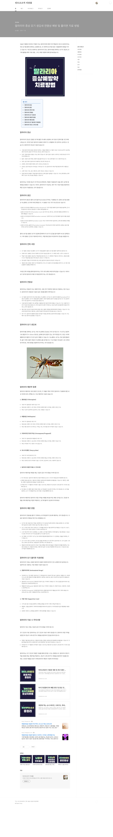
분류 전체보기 (80, 47)
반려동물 (79, 69)
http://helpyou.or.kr (27, 732)
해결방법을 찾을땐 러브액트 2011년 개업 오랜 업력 (37, 724)
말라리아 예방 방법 (29, 120)
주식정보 (79, 54)
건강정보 (79, 49)
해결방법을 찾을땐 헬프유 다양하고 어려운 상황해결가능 (38, 735)
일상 (78, 67)
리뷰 (78, 59)
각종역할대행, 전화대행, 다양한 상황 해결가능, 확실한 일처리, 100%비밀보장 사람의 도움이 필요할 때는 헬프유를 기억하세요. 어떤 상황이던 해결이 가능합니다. (40, 738)
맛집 (78, 62)
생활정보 (79, 52)
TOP (97, 802)
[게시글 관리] (28, 747)
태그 (22, 8)
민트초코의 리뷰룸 (23, 3)
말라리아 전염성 (29, 112)
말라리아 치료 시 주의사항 (31, 125)
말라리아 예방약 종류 (30, 117)
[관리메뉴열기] (110, 3)
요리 (78, 64)
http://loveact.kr (26, 721)
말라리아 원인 (28, 107)
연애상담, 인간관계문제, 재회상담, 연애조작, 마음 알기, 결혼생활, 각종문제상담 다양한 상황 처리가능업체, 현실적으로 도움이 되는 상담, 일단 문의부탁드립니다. (40, 726)
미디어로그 (30, 8)
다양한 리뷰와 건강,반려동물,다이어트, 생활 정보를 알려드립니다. (37, 778)
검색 (93, 3)
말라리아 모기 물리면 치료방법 (33, 122)
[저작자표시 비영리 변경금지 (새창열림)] (38, 747)
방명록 (49, 8)
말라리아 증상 (28, 105)
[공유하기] (26, 747)
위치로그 (40, 8)
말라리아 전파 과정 (29, 110)
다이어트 (79, 57)
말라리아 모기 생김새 (30, 115)
